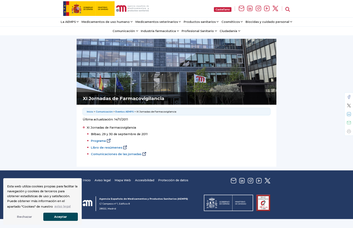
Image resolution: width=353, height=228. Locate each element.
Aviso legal (103, 180)
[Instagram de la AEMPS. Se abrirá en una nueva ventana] (258, 9)
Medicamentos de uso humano (106, 22)
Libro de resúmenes (106, 147)
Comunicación (124, 31)
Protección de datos (173, 180)
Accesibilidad (144, 180)
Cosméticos (230, 22)
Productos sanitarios (200, 22)
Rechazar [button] (24, 217)
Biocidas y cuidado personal (267, 22)
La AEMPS (68, 22)
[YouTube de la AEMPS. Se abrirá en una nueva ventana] (267, 9)
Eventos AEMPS (124, 111)
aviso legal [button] (62, 206)
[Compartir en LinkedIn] (349, 114)
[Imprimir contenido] (349, 131)
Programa (98, 141)
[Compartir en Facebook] (349, 97)
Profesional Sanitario (198, 31)
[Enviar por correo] (349, 123)
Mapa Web (123, 180)
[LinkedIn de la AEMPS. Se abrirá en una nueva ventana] (250, 9)
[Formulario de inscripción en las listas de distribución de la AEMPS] (241, 9)
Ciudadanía (228, 31)
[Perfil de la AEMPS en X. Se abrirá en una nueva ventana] (275, 9)
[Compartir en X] (349, 105)
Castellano (223, 9)
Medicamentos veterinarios (156, 22)
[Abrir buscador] (287, 9)
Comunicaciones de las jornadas (116, 154)
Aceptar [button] (60, 217)
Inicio (90, 111)
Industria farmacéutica (158, 31)
